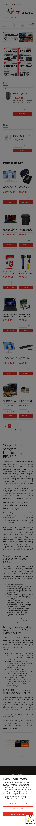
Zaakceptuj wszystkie (18, 814)
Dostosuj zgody (18, 808)
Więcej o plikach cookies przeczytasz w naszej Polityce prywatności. (17, 797)
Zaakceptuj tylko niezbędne (18, 803)
